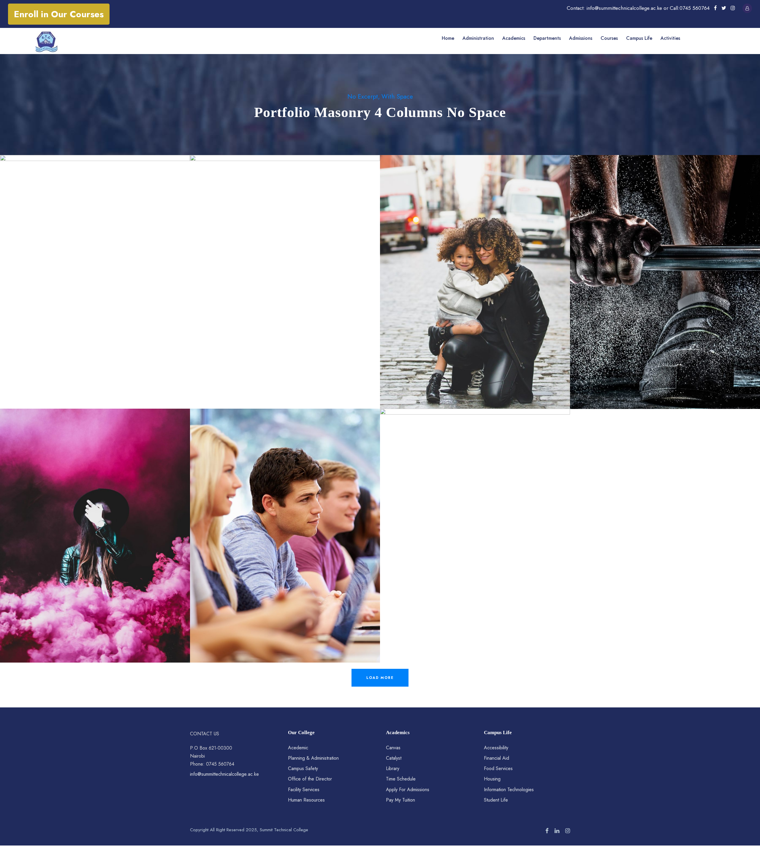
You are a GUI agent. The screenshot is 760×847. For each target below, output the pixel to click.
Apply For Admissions (407, 789)
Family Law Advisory (475, 273)
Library (392, 768)
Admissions (580, 38)
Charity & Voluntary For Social (95, 273)
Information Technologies (509, 789)
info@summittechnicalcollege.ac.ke (224, 774)
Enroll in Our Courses (59, 14)
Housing (492, 778)
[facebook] (715, 8)
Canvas (393, 747)
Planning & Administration (313, 758)
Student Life (496, 800)
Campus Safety (303, 768)
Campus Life (639, 38)
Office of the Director (310, 778)
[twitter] (723, 8)
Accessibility (496, 747)
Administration (478, 38)
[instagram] (733, 8)
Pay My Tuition (400, 800)
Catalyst (393, 758)
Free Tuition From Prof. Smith (285, 527)
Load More (380, 677)
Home (448, 38)
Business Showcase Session (475, 527)
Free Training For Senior (665, 273)
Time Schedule (401, 778)
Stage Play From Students (95, 527)
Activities (670, 38)
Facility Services (303, 789)
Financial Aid (496, 758)
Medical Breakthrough (285, 273)
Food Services (498, 768)
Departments (547, 38)
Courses (609, 38)
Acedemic (298, 747)
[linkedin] (557, 831)
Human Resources (306, 800)
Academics (513, 38)
